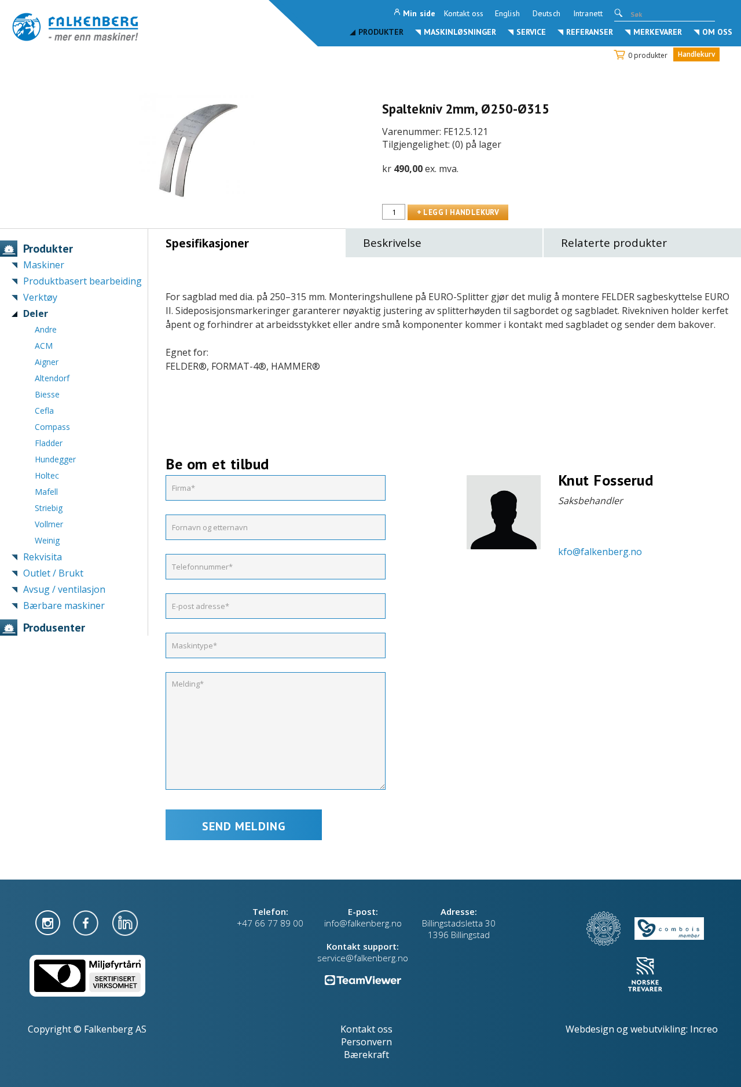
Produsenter (54, 627)
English (507, 13)
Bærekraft (366, 1054)
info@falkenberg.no (363, 923)
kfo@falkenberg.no (600, 551)
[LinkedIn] (125, 922)
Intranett (588, 13)
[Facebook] (86, 922)
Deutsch (546, 13)
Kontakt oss (463, 13)
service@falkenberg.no (362, 958)
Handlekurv (696, 54)
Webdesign (590, 1029)
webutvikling (658, 1029)
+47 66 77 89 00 (270, 923)
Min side (419, 13)
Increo (704, 1029)
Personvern (366, 1041)
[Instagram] (48, 922)
